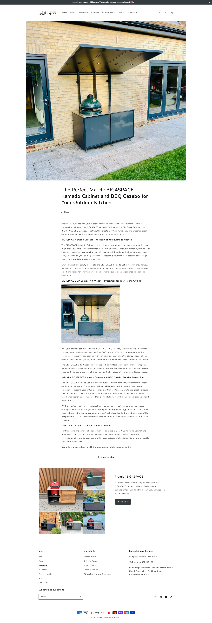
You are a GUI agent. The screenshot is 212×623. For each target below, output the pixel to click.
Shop (41, 561)
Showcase (43, 565)
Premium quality (45, 574)
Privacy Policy (90, 565)
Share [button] (66, 212)
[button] (72, 12)
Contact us (43, 582)
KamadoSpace (102, 617)
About (41, 578)
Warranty (43, 569)
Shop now (123, 501)
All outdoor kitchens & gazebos (97, 574)
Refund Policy (90, 557)
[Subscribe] (80, 597)
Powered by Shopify (114, 617)
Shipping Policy (90, 561)
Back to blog (108, 457)
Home (41, 557)
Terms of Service (91, 569)
